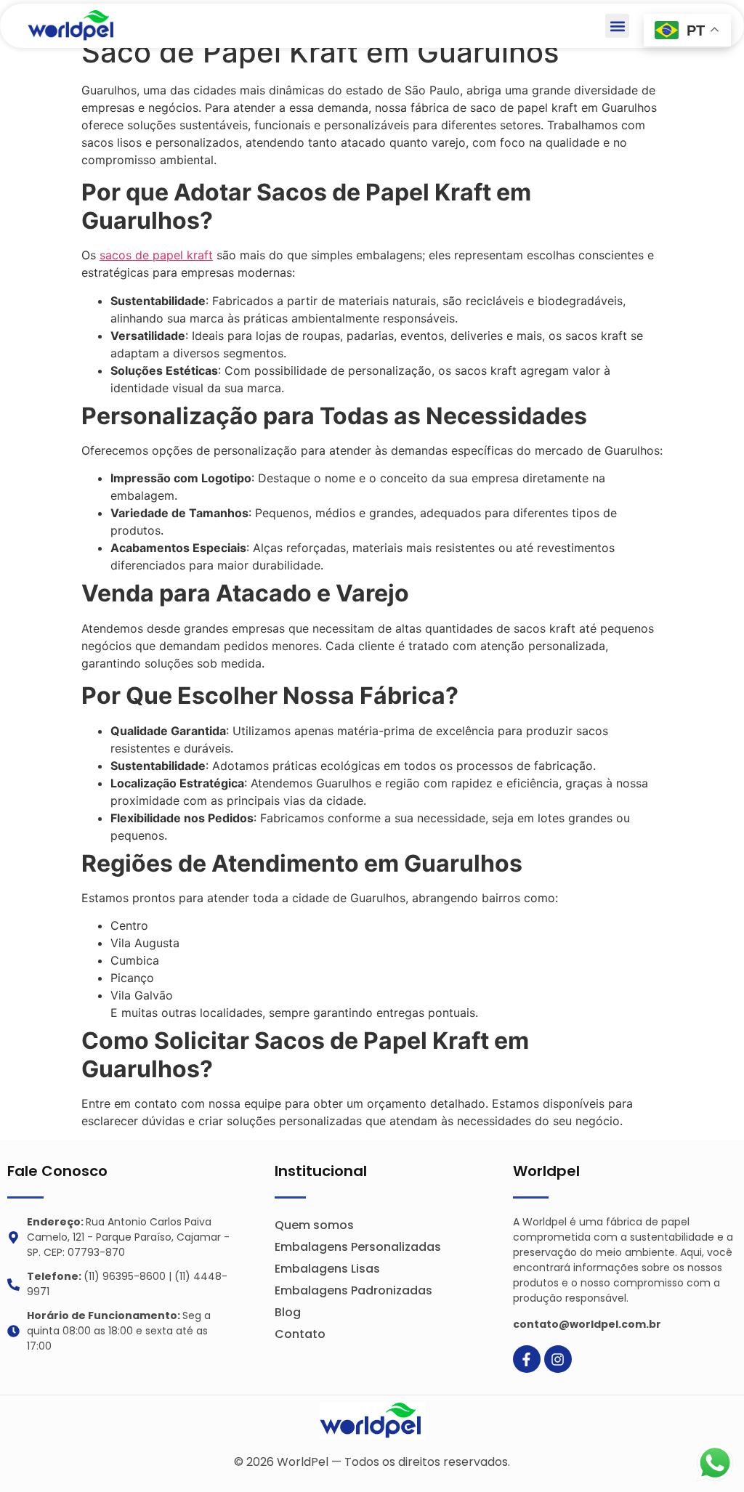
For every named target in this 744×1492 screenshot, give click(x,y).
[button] (617, 26)
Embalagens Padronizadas (353, 1290)
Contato (300, 1334)
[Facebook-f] (527, 1359)
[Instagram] (558, 1359)
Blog (288, 1312)
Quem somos (314, 1225)
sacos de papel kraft (156, 255)
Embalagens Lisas (327, 1268)
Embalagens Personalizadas (358, 1246)
